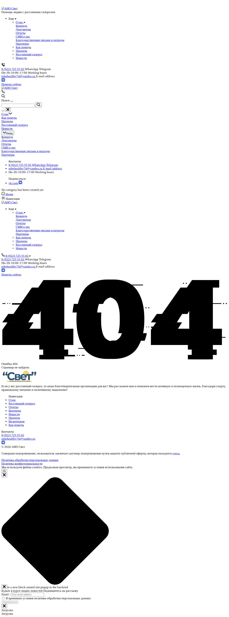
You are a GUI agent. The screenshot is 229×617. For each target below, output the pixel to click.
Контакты (15, 410)
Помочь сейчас (11, 84)
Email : (6, 594)
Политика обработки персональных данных (30, 460)
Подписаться (10, 602)
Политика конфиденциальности (21, 463)
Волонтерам (17, 421)
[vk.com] (3, 80)
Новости (14, 414)
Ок (4, 471)
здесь (176, 453)
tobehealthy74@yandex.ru (18, 76)
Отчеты (13, 407)
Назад (9, 133)
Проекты (14, 418)
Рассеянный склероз (22, 403)
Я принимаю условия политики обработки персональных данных (48, 598)
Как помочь (16, 425)
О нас (12, 400)
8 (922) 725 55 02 (13, 69)
